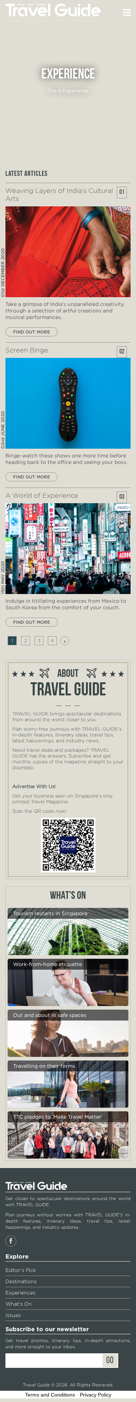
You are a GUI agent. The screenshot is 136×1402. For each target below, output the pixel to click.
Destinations (21, 1281)
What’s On (18, 1304)
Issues (13, 1315)
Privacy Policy (95, 1395)
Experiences (20, 1293)
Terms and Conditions (50, 1395)
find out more (31, 332)
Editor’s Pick (20, 1270)
